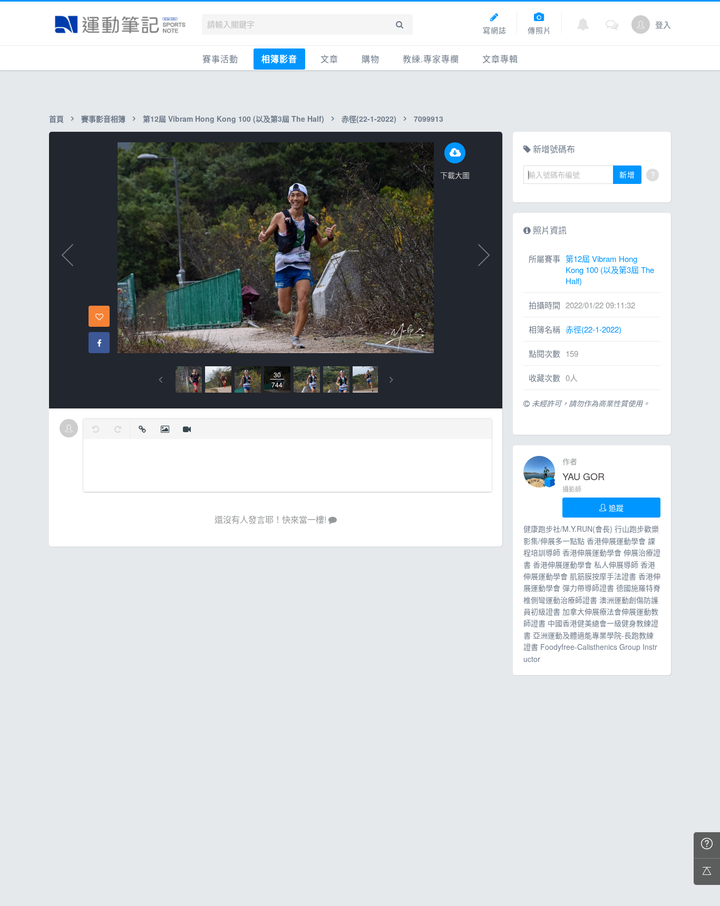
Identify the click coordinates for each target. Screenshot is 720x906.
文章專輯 (500, 59)
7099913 (428, 118)
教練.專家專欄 (431, 59)
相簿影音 (279, 59)
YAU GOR (583, 476)
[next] (391, 379)
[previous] (160, 379)
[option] (188, 379)
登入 (663, 24)
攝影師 (571, 488)
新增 (627, 174)
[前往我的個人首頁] (640, 24)
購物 (371, 59)
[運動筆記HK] (120, 24)
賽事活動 (220, 59)
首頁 (56, 118)
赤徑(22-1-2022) (369, 118)
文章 (329, 59)
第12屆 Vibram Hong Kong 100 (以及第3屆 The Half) (233, 118)
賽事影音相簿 (103, 118)
